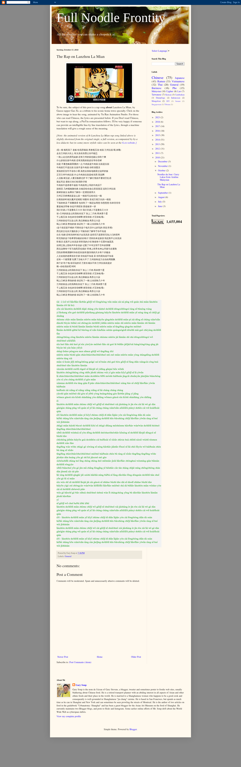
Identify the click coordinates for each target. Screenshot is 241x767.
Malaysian (156, 91)
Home (99, 656)
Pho (174, 88)
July (160, 201)
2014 (158, 139)
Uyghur (169, 91)
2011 (158, 153)
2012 (158, 148)
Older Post (136, 656)
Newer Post (62, 656)
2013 (158, 144)
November (163, 166)
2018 (158, 121)
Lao (179, 91)
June (160, 206)
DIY (168, 101)
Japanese (179, 78)
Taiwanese (156, 94)
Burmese (156, 88)
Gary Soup (81, 685)
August (161, 197)
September (163, 192)
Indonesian (175, 97)
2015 (158, 135)
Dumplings (160, 97)
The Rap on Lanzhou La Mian (168, 186)
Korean (168, 94)
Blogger (133, 729)
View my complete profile (69, 716)
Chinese (157, 77)
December (163, 161)
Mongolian (156, 101)
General (68, 556)
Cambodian (179, 94)
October (162, 170)
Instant (178, 101)
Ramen (161, 81)
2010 (158, 157)
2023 (158, 117)
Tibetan (167, 104)
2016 (158, 130)
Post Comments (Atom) (80, 662)
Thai (160, 84)
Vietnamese (178, 81)
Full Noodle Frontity (111, 17)
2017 (158, 126)
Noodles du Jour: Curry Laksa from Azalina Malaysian (168, 177)
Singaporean (156, 104)
